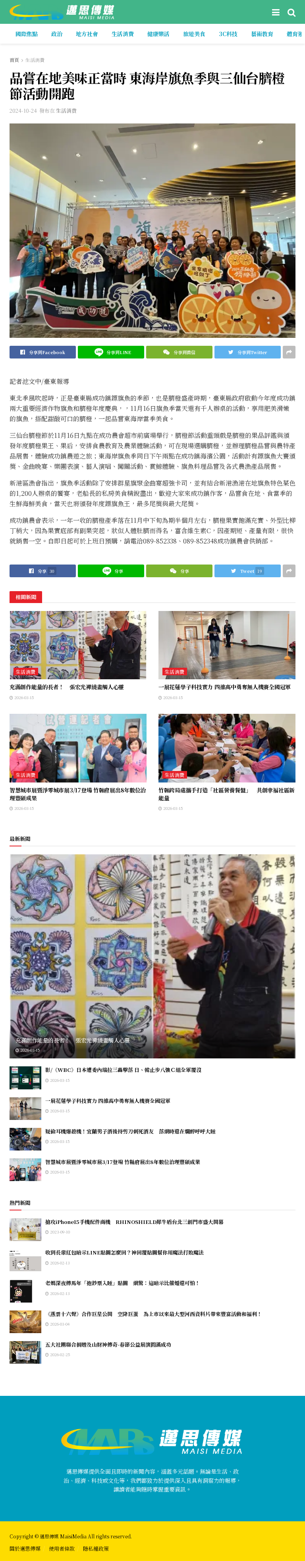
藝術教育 (262, 34)
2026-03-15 (23, 697)
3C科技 (228, 34)
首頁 (14, 59)
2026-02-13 (59, 1263)
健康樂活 (158, 34)
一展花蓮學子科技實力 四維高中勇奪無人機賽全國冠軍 (224, 687)
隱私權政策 (96, 1548)
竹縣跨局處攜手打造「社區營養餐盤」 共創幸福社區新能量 (226, 794)
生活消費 (123, 34)
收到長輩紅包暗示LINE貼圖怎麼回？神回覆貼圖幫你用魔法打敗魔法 (124, 1252)
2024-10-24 (23, 110)
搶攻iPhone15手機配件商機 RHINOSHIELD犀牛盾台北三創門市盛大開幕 (134, 1222)
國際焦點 (26, 34)
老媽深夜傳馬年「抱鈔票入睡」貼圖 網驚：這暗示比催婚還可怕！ (122, 1283)
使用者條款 (62, 1548)
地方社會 (87, 34)
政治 (56, 34)
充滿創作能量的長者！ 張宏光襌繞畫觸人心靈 (67, 687)
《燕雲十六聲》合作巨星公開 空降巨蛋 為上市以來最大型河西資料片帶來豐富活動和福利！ (153, 1314)
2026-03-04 (59, 1324)
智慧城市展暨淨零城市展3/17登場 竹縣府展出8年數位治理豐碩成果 (78, 794)
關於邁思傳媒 (25, 1548)
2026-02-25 (59, 1354)
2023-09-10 (59, 1232)
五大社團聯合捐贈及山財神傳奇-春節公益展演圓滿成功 (108, 1344)
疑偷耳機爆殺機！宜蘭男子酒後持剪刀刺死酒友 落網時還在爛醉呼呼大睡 (130, 1131)
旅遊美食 (194, 34)
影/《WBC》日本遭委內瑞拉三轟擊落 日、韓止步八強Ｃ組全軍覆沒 (123, 1069)
